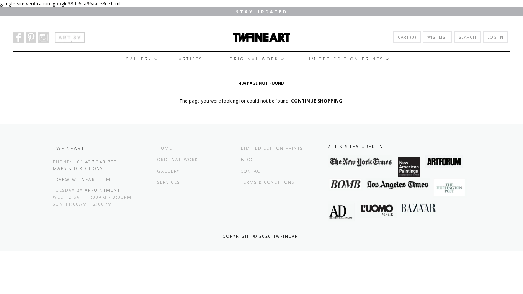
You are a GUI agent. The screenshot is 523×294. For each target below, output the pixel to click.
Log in (495, 37)
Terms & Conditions (267, 182)
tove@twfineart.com (82, 179)
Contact (252, 171)
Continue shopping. (317, 101)
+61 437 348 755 (95, 162)
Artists (191, 59)
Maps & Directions (78, 168)
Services (168, 182)
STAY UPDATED (262, 12)
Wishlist (437, 37)
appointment (102, 190)
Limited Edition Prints (345, 59)
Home (164, 148)
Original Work (254, 59)
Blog (248, 159)
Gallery (139, 59)
